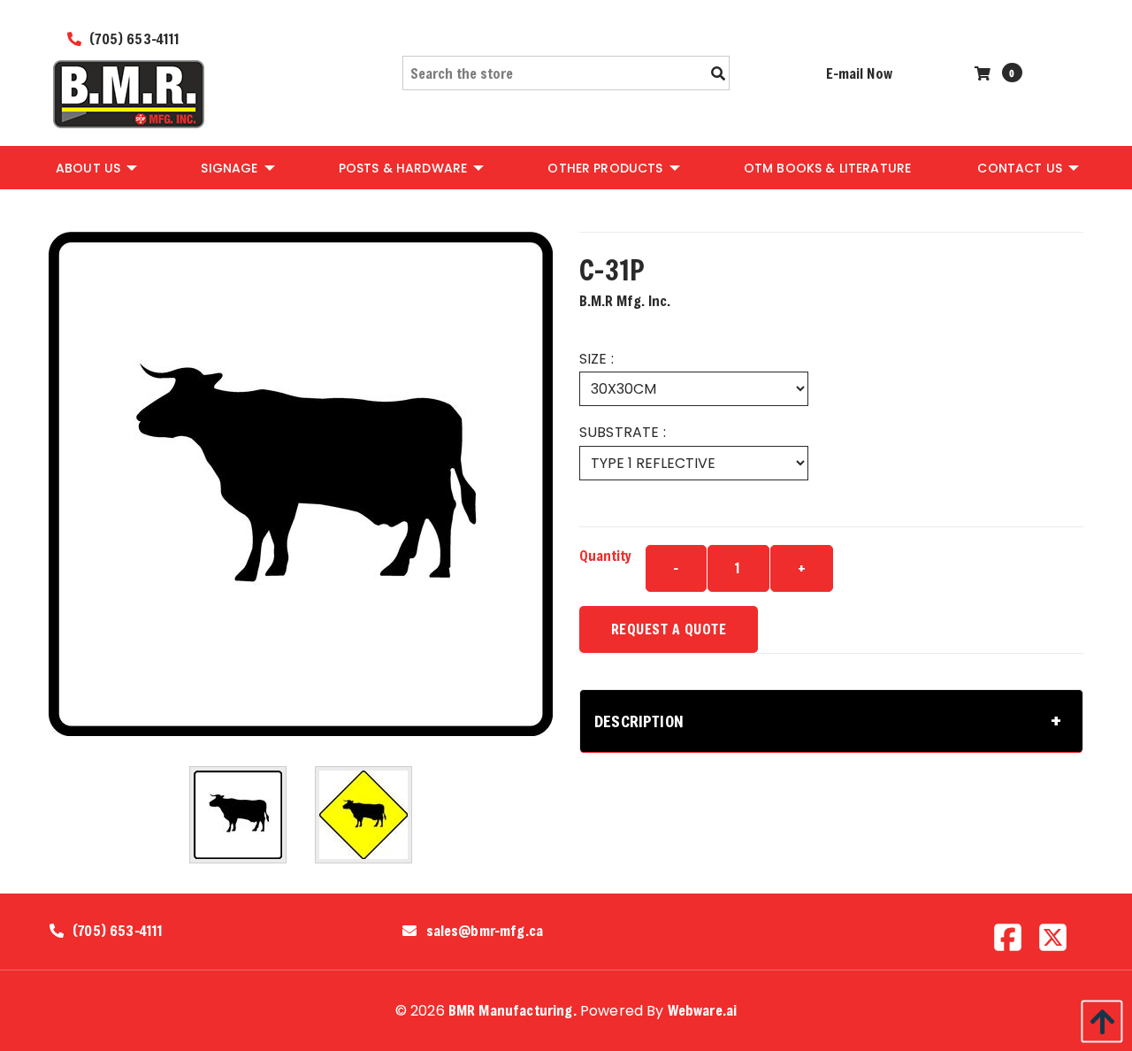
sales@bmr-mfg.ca (485, 931)
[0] (985, 73)
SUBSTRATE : (622, 432)
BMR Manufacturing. (512, 1010)
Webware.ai (703, 1010)
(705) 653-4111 (133, 38)
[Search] (718, 73)
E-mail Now (859, 73)
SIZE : (596, 359)
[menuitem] (95, 167)
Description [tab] (639, 721)
